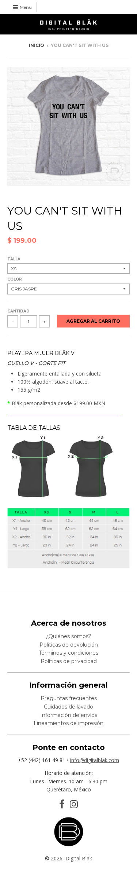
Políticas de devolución (68, 644)
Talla (13, 259)
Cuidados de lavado (68, 706)
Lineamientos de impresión (68, 723)
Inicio (36, 45)
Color (14, 279)
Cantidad (18, 311)
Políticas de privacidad (69, 661)
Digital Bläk (78, 858)
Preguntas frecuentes (69, 698)
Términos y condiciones (68, 652)
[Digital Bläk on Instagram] (74, 804)
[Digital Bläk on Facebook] (62, 804)
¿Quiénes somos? (68, 636)
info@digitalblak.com (94, 760)
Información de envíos (68, 715)
